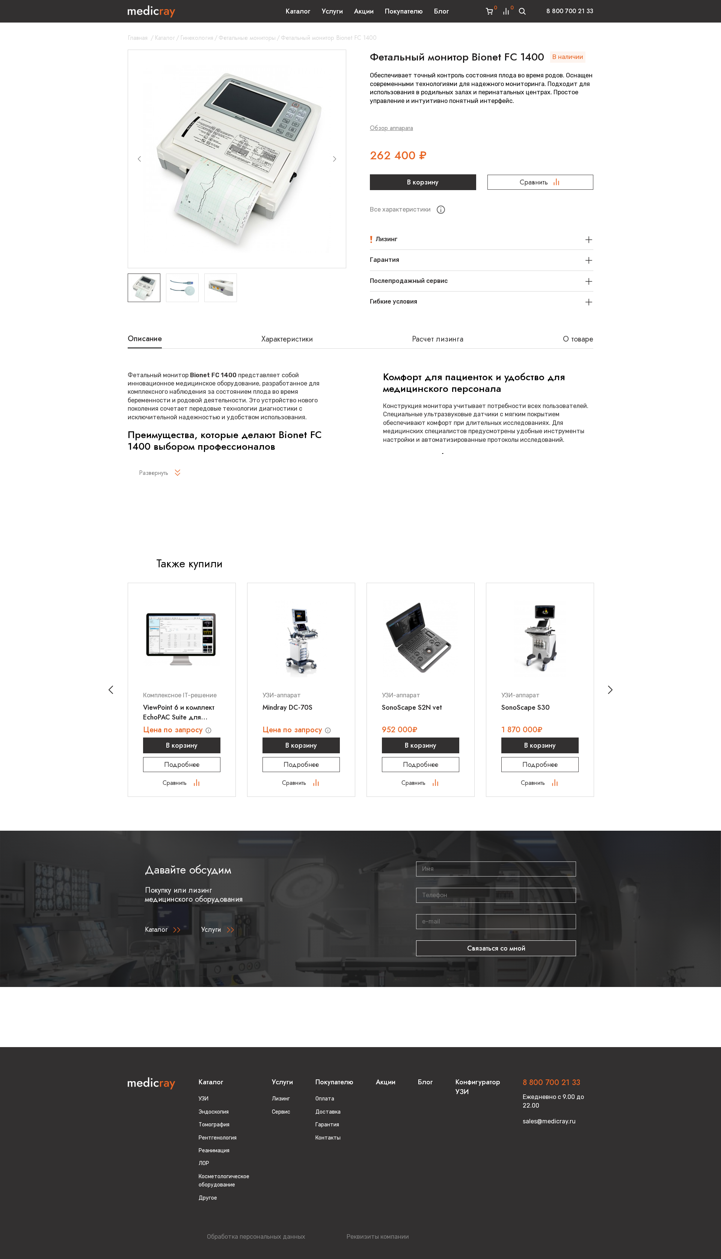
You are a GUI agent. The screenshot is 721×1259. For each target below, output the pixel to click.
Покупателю (404, 11)
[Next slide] (335, 159)
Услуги (332, 11)
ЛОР (204, 1163)
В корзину (423, 182)
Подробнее (181, 764)
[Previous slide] (139, 159)
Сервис (281, 1112)
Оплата (324, 1099)
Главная (138, 37)
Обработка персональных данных (256, 1236)
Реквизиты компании (378, 1236)
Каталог (298, 11)
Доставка (328, 1112)
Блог (441, 11)
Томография (214, 1124)
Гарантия (327, 1124)
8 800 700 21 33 (569, 11)
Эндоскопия (214, 1112)
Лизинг (281, 1099)
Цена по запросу (174, 729)
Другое (208, 1198)
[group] (237, 159)
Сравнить (534, 182)
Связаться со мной (496, 948)
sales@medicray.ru (549, 1121)
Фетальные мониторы (247, 37)
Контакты (328, 1138)
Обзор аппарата (391, 128)
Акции (364, 11)
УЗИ (203, 1099)
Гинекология (196, 37)
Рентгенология (218, 1138)
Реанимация (214, 1150)
